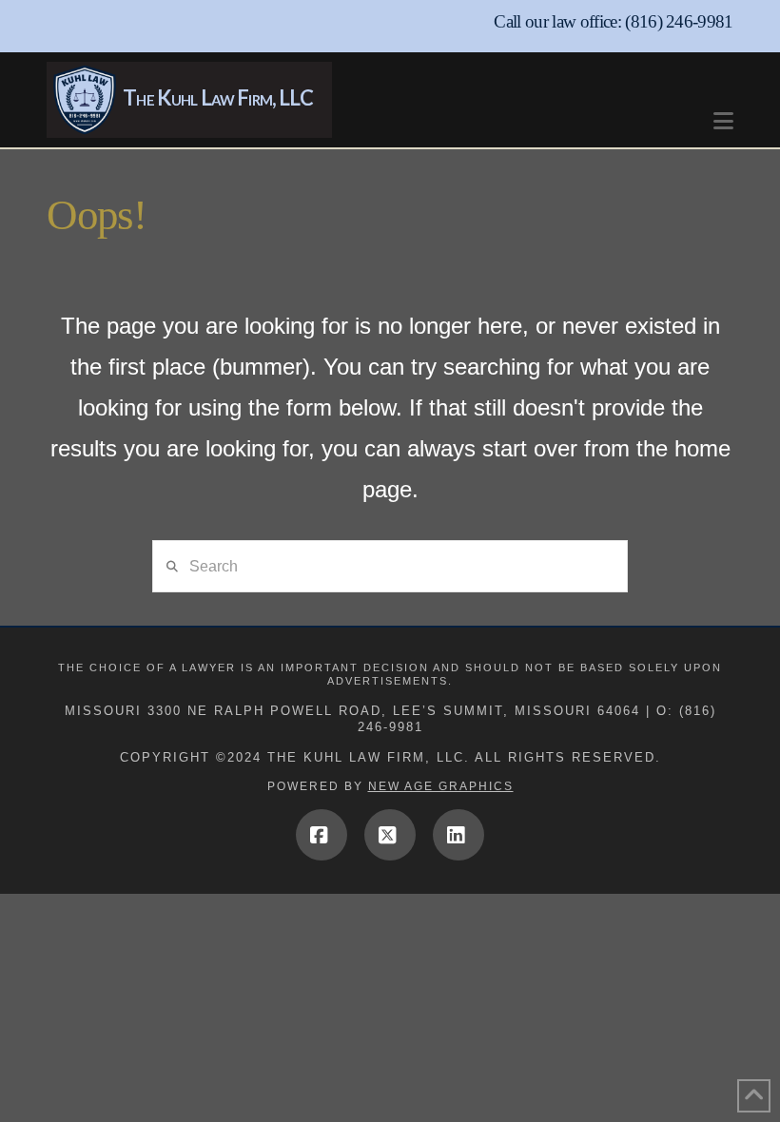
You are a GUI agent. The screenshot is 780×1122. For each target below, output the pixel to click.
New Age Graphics (441, 786)
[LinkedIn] (458, 835)
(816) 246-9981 (679, 21)
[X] (390, 835)
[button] (723, 111)
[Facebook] (321, 835)
